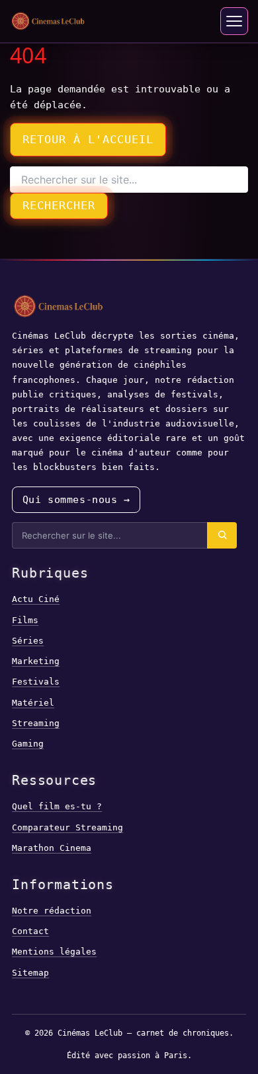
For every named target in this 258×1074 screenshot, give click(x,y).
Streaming (36, 723)
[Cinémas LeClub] (48, 21)
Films (25, 620)
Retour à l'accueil (87, 139)
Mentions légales (54, 952)
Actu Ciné (36, 599)
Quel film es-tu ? (57, 806)
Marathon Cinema (51, 848)
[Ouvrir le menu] (234, 21)
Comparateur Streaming (67, 827)
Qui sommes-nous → (76, 499)
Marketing (36, 661)
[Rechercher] (222, 535)
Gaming (28, 744)
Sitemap (30, 973)
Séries (28, 641)
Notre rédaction (51, 911)
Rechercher (58, 205)
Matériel (33, 703)
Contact (30, 931)
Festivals (36, 682)
